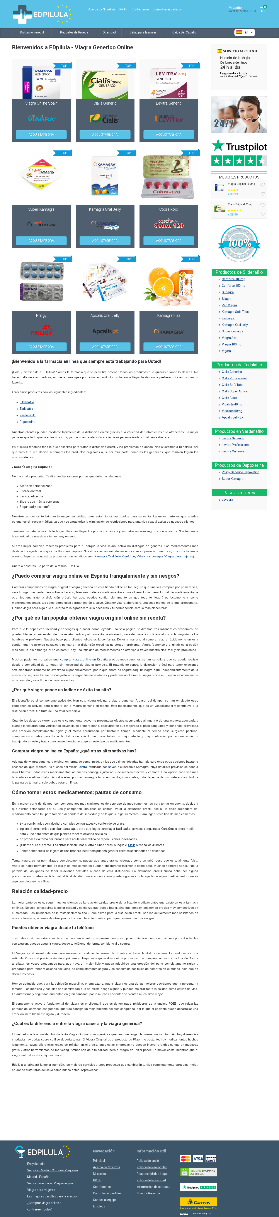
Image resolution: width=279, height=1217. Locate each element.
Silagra (226, 298)
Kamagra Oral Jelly (235, 325)
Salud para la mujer (143, 32)
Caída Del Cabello (184, 32)
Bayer (112, 767)
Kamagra (228, 318)
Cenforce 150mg (233, 285)
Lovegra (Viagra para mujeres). (173, 556)
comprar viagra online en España (84, 659)
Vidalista (142, 556)
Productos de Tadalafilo (239, 364)
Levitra (82, 767)
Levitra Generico (233, 438)
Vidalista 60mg (232, 411)
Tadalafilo (26, 408)
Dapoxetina (27, 421)
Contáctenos (140, 9)
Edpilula (184, 1213)
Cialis (131, 845)
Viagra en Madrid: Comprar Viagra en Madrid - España (52, 1174)
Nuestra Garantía (148, 1193)
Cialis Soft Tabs (232, 385)
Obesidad (109, 32)
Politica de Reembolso (152, 1167)
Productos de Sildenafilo (239, 272)
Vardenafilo (28, 415)
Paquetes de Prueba (74, 32)
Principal (99, 1160)
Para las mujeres (239, 492)
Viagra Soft (230, 338)
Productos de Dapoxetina (239, 465)
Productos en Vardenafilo (239, 431)
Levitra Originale (233, 451)
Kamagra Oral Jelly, (107, 556)
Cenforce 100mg (233, 279)
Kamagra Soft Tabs (235, 311)
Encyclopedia (36, 1163)
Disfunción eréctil (32, 32)
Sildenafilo (27, 402)
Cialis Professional (234, 378)
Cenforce (128, 556)
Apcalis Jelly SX (232, 417)
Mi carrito (99, 1173)
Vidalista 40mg (232, 404)
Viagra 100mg (231, 344)
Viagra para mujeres (41, 1190)
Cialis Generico (232, 371)
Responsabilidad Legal (152, 1173)
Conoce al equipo (105, 1200)
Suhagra (228, 292)
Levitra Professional (235, 445)
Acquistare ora (41, 134)
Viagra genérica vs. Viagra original (50, 1183)
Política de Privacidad (151, 1180)
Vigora (226, 351)
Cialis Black (229, 398)
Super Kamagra (232, 331)
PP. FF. (123, 9)
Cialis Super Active (234, 391)
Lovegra (227, 499)
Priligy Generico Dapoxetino (240, 472)
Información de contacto (153, 1187)
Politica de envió (148, 1160)
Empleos (99, 1206)
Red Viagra (229, 305)
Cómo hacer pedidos (167, 9)
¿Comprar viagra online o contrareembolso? (44, 1206)
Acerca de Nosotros (101, 9)
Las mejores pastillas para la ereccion (52, 1196)
